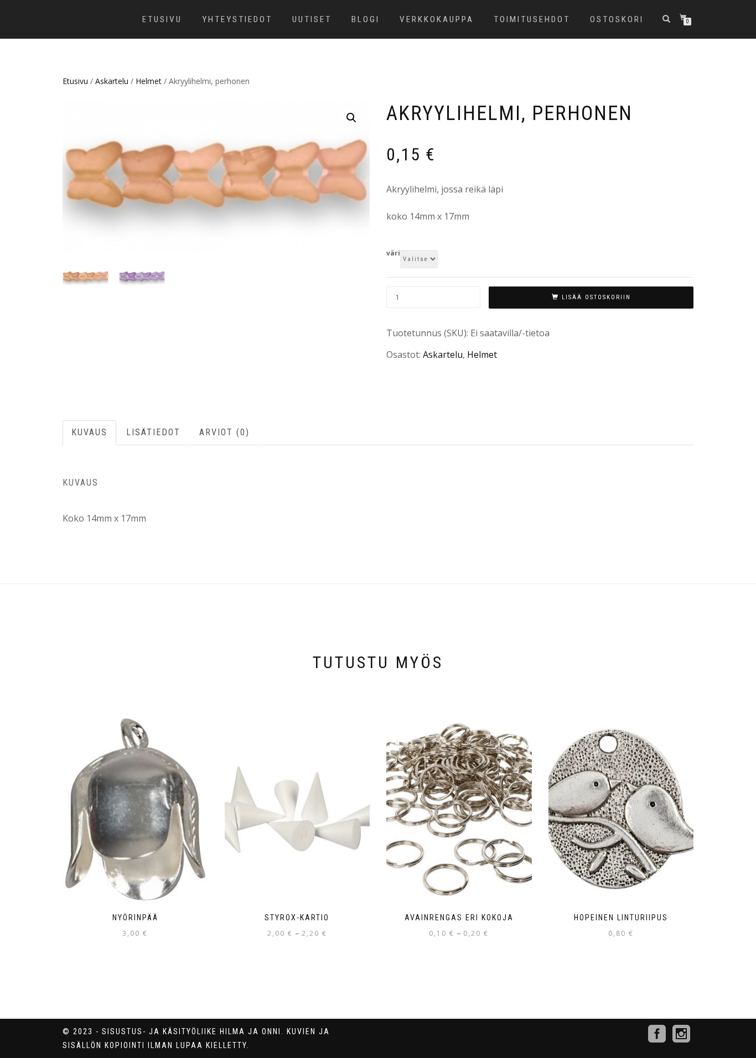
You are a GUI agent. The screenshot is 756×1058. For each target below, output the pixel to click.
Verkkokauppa (437, 19)
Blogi (365, 19)
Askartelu (111, 81)
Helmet (149, 81)
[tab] (90, 432)
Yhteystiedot (237, 19)
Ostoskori (617, 19)
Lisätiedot (153, 432)
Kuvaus (89, 432)
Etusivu (162, 19)
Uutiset (312, 19)
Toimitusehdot (532, 19)
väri (393, 253)
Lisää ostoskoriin (596, 297)
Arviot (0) (224, 432)
